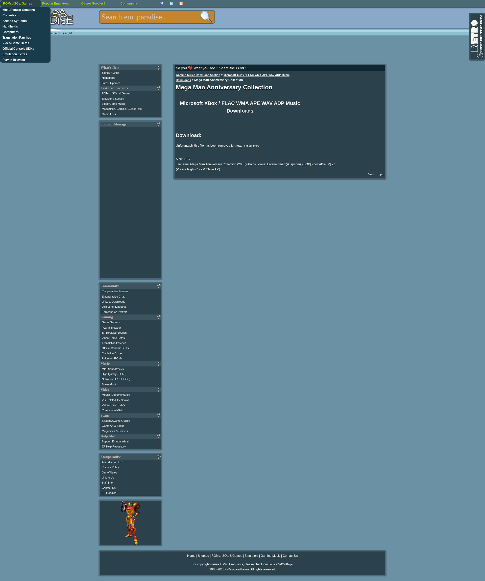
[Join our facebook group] (161, 3)
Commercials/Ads (113, 410)
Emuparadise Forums (115, 291)
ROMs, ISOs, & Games (116, 93)
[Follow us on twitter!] (171, 3)
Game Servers (111, 322)
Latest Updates (111, 83)
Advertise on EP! (112, 462)
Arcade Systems (15, 21)
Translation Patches (17, 37)
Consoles (9, 15)
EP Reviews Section (114, 332)
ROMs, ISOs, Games (17, 3)
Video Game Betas (16, 43)
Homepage (108, 77)
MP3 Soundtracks (113, 369)
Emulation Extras (15, 54)
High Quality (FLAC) (114, 374)
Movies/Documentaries (116, 394)
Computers (11, 32)
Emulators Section (113, 98)
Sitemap (203, 556)
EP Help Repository (114, 446)
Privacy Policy (110, 467)
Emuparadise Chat (113, 296)
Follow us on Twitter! (114, 311)
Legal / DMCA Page (281, 564)
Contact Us (109, 487)
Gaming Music (270, 556)
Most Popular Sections (19, 10)
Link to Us (108, 477)
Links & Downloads (113, 301)
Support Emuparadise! (115, 441)
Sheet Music (109, 384)
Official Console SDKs (18, 48)
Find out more (251, 145)
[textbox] (157, 17)
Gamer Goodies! (93, 3)
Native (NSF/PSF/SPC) (116, 379)
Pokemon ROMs (112, 358)
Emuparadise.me (238, 569)
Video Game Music (113, 103)
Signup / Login (110, 72)
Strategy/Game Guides (116, 420)
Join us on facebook (114, 306)
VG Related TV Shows (115, 400)
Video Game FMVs (113, 405)
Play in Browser (14, 60)
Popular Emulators (55, 3)
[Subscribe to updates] (181, 3)
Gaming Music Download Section (198, 74)
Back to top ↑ (376, 174)
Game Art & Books (113, 425)
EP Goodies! (109, 492)
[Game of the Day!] (476, 36)
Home (191, 556)
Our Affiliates (109, 472)
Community (128, 3)
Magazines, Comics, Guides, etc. (122, 108)
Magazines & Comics (115, 431)
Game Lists (109, 114)
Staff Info (107, 482)
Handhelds (10, 26)
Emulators (251, 556)
